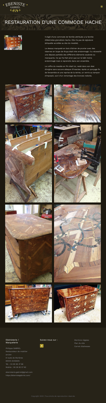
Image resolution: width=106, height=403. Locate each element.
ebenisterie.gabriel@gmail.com (19, 372)
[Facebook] (41, 346)
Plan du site (79, 343)
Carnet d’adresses (82, 346)
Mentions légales (81, 340)
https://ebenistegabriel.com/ (18, 375)
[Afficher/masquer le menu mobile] (102, 6)
